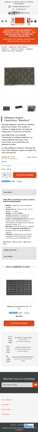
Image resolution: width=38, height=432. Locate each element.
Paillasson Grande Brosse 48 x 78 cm (19, 307)
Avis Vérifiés (8, 256)
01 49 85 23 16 (20, 9)
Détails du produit (10, 250)
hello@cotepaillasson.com (21, 6)
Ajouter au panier (24, 175)
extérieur (30, 124)
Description (8, 192)
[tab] (19, 192)
